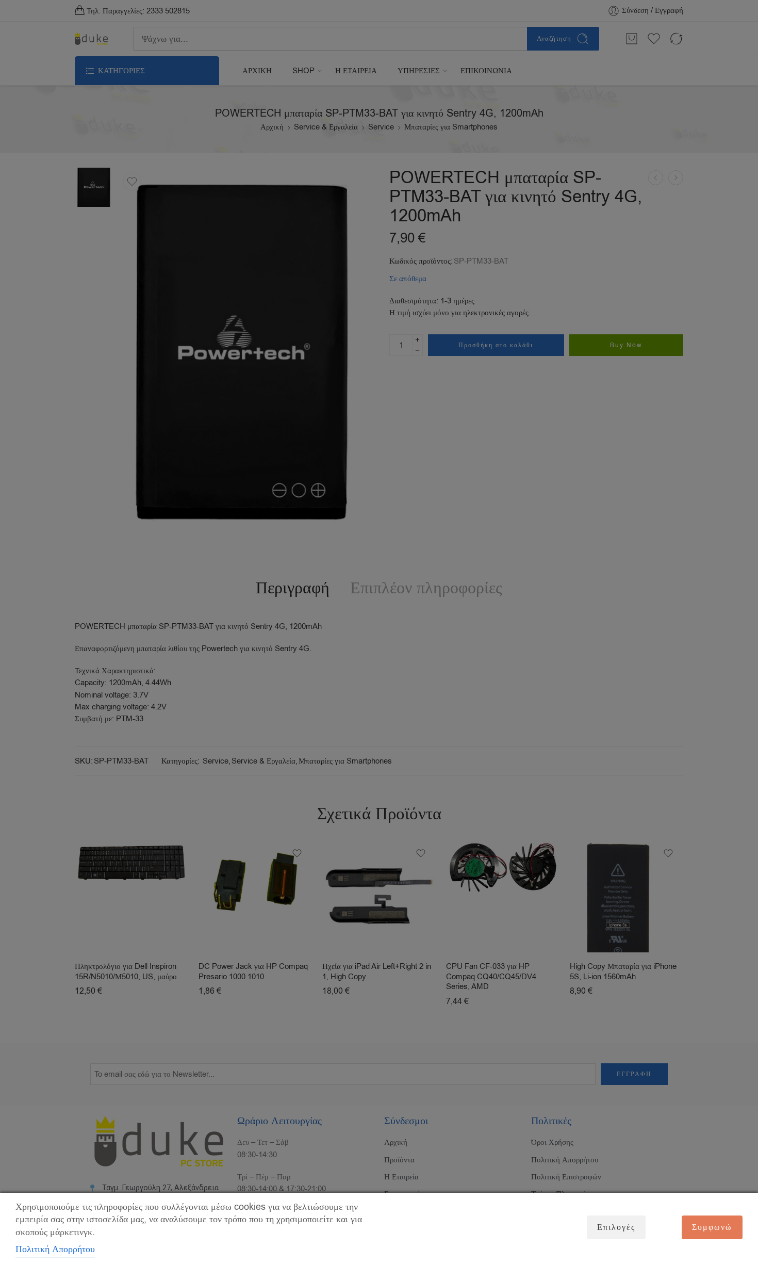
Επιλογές (616, 1227)
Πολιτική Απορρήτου (55, 1249)
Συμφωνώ (712, 1227)
